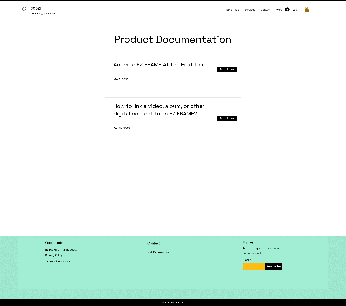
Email (246, 259)
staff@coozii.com (158, 252)
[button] (306, 9)
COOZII (35, 8)
